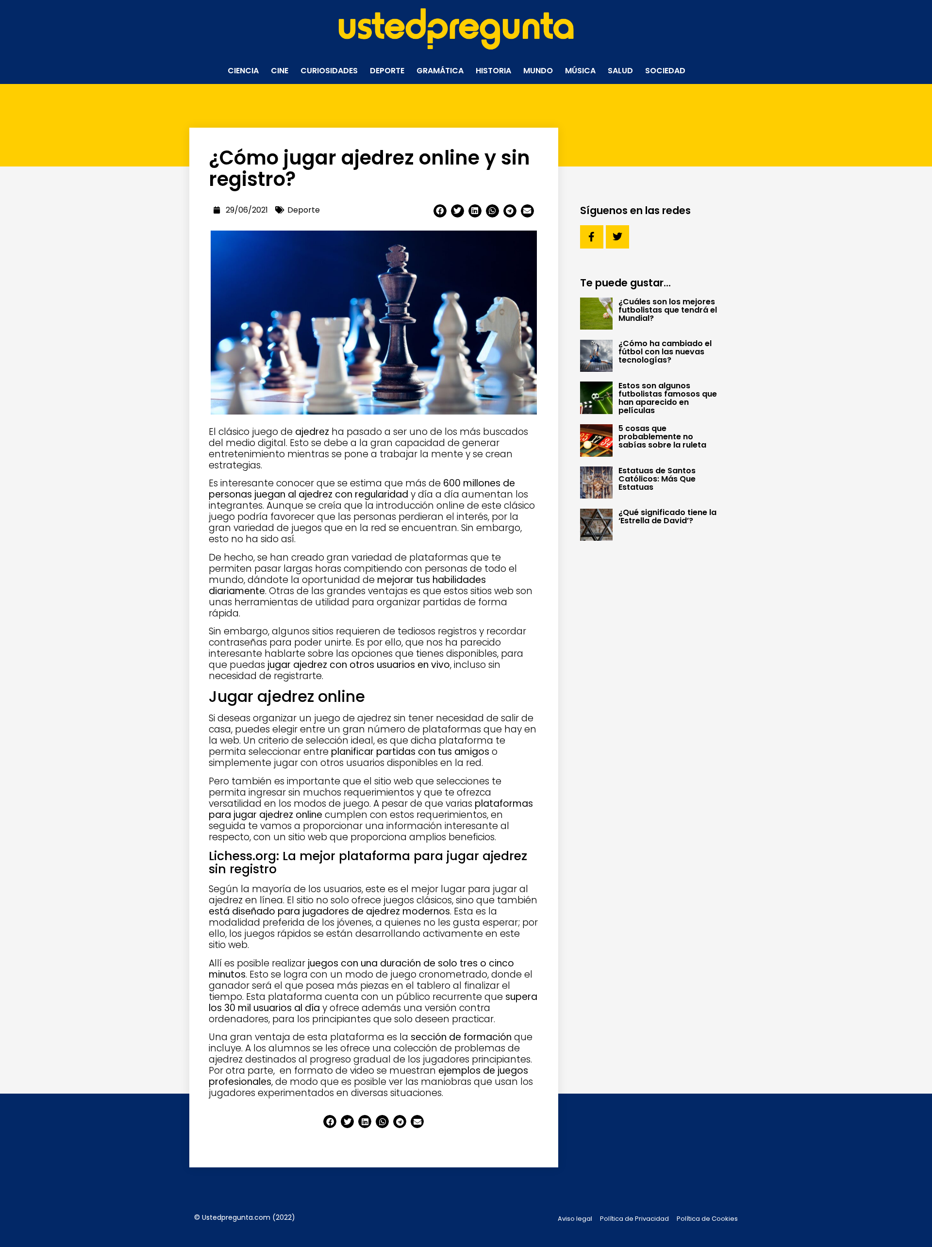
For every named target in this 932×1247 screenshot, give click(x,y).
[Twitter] (617, 237)
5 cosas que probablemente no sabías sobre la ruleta (662, 436)
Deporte (387, 70)
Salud (620, 70)
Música (580, 70)
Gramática (440, 70)
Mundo (538, 70)
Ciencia (243, 70)
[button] (440, 210)
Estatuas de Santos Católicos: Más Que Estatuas (657, 479)
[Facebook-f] (591, 237)
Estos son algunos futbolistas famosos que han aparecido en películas (667, 398)
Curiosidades (329, 70)
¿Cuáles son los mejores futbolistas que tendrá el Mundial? (667, 310)
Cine (279, 70)
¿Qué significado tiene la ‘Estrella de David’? (667, 516)
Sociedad (665, 70)
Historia (493, 70)
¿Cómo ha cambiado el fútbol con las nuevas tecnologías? (665, 352)
